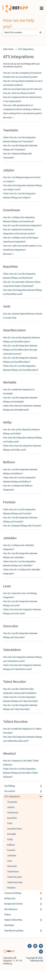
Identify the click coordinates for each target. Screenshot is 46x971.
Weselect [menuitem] (11, 887)
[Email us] (41, 951)
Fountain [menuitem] (11, 850)
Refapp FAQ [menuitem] (9, 898)
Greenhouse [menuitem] (12, 812)
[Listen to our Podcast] (41, 946)
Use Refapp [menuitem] (9, 786)
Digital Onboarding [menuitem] (13, 920)
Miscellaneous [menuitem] (11, 909)
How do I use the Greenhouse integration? (22, 225)
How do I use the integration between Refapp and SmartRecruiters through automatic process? (20, 349)
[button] (41, 786)
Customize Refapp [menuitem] (12, 893)
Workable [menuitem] (11, 834)
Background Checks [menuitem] (13, 904)
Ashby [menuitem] (10, 839)
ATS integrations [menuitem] (12, 796)
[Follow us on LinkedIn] (35, 946)
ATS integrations (26, 49)
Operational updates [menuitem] (13, 930)
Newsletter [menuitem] (9, 925)
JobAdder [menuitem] (11, 855)
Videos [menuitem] (7, 914)
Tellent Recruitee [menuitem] (14, 882)
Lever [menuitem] (9, 861)
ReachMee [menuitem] (12, 818)
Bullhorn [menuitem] (11, 845)
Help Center (8, 49)
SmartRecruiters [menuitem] (14, 829)
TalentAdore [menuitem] (13, 871)
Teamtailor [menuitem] (12, 802)
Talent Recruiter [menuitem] (14, 877)
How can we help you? (18, 23)
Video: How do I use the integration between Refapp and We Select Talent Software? (20, 773)
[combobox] (20, 32)
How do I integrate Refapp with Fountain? (22, 525)
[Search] (40, 32)
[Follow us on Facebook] (30, 946)
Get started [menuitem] (9, 791)
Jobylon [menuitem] (11, 807)
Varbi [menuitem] (9, 823)
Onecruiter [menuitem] (12, 866)
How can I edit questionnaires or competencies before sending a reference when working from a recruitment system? (22, 109)
